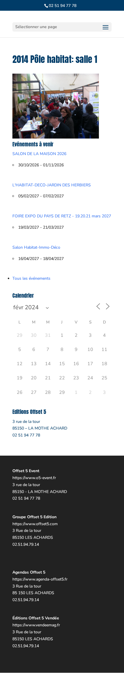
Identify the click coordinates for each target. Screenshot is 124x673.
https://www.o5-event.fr (34, 478)
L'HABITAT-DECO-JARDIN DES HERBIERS (51, 185)
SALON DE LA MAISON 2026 (39, 154)
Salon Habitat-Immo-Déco (36, 247)
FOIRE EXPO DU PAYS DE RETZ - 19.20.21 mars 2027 (61, 216)
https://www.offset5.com (35, 524)
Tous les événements (31, 278)
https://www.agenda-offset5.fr (39, 579)
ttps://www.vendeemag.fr (37, 625)
